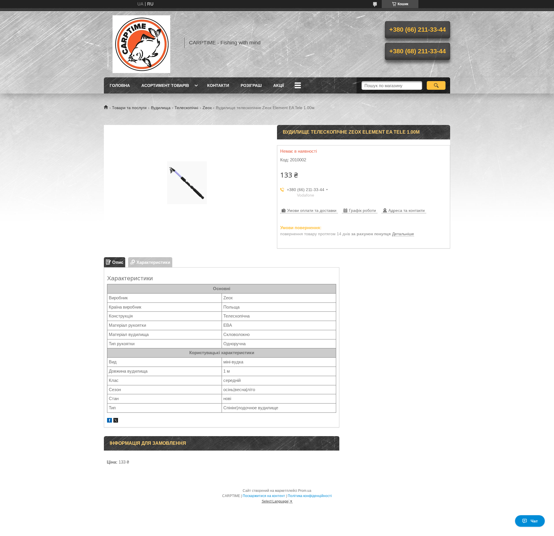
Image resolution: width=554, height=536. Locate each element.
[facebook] (109, 421)
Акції (278, 85)
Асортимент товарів (165, 85)
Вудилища (161, 107)
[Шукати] (436, 85)
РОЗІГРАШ (251, 85)
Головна (120, 85)
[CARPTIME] (141, 42)
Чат (534, 521)
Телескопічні (186, 107)
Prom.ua (304, 491)
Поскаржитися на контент (264, 496)
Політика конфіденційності (310, 496)
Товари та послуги (129, 107)
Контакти (218, 85)
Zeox (207, 107)
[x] (115, 421)
